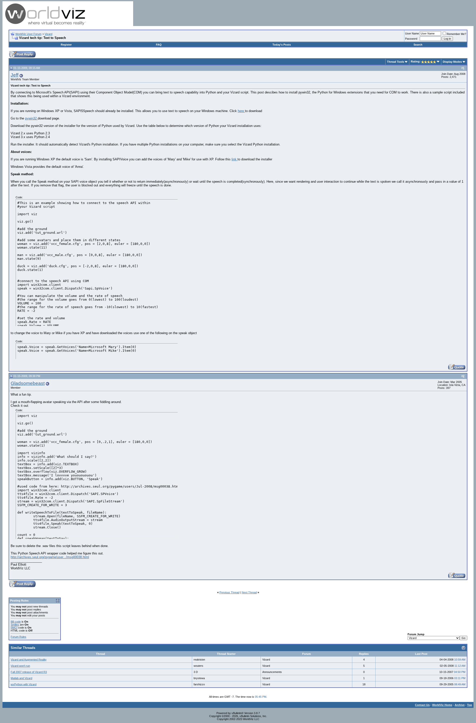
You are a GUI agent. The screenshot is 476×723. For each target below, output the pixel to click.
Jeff (14, 75)
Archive (460, 704)
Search (418, 44)
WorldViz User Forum (28, 33)
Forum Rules (18, 636)
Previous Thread (229, 592)
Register (66, 44)
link (235, 159)
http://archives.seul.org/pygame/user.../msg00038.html (50, 557)
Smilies (15, 624)
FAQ (159, 44)
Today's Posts (281, 44)
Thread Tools (395, 61)
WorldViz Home (442, 704)
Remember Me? (456, 33)
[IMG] (14, 627)
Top (469, 704)
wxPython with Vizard (23, 684)
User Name (412, 33)
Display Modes (452, 61)
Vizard (48, 33)
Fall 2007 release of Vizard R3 (29, 671)
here (241, 111)
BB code (16, 621)
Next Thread (249, 592)
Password (411, 38)
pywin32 (31, 118)
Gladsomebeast (28, 383)
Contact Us (422, 704)
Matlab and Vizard (21, 678)
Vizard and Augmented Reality (29, 659)
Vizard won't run (20, 665)
